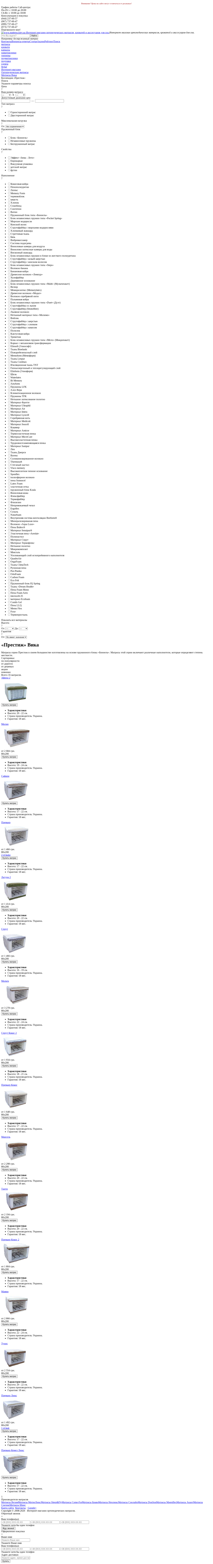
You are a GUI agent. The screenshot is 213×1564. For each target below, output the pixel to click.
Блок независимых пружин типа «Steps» (32, 265)
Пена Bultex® (18, 527)
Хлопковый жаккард (22, 230)
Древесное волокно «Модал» (26, 293)
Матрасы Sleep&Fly (51, 1502)
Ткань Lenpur (18, 358)
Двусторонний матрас (22, 115)
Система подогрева (21, 243)
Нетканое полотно (20, 546)
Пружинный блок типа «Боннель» (29, 215)
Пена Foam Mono (20, 589)
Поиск (56, 41)
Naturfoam (16, 514)
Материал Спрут (19, 539)
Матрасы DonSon (147, 1502)
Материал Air (18, 408)
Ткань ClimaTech (19, 564)
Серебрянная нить (20, 418)
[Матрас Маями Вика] (16, 1315)
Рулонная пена (18, 568)
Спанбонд (16, 205)
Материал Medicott (20, 421)
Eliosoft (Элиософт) (21, 346)
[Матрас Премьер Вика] (16, 846)
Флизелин (16, 502)
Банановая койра (19, 271)
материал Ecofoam (20, 599)
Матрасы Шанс (18, 1505)
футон (14, 170)
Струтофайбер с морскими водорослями (32, 227)
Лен (13, 449)
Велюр (14, 287)
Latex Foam (16, 483)
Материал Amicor (20, 430)
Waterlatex (16, 377)
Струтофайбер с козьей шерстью (28, 259)
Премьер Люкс (9, 1395)
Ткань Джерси (18, 452)
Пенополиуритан (20, 187)
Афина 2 (5, 677)
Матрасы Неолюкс (108, 1502)
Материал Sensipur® (21, 530)
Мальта (5, 981)
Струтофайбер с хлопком (24, 324)
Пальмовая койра (20, 299)
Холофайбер (17, 277)
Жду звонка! (8, 1528)
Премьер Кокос (9, 1085)
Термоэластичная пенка (23, 433)
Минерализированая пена (24, 521)
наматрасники (8, 52)
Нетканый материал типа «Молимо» (30, 315)
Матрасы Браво (90, 1502)
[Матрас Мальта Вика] (16, 1005)
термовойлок (17, 196)
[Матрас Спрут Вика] (15, 953)
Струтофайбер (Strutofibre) (25, 308)
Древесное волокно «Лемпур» (27, 274)
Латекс (14, 190)
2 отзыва (5, 855)
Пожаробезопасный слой (24, 352)
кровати (5, 47)
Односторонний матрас (23, 112)
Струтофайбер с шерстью (24, 321)
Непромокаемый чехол (23, 505)
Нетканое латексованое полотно (28, 399)
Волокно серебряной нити (25, 296)
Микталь (15, 552)
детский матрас (19, 167)
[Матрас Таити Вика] (16, 1211)
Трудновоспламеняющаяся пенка (28, 443)
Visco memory (18, 468)
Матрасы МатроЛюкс (29, 1502)
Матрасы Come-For (72, 1502)
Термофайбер (18, 499)
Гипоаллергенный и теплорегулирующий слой (36, 368)
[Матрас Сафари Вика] (15, 800)
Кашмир (15, 427)
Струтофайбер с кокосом (24, 327)
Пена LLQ (16, 605)
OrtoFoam (16, 574)
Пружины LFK (19, 386)
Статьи (33, 41)
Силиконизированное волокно (27, 458)
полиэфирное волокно (22, 477)
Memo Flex (16, 608)
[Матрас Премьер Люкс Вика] (14, 1419)
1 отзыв (5, 1428)
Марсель (5, 1137)
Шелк (14, 374)
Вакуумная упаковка (22, 164)
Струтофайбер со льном (23, 305)
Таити (4, 1189)
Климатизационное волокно (26, 393)
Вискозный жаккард (21, 252)
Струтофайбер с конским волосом (29, 262)
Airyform (15, 383)
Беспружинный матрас (23, 144)
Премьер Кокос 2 (10, 1239)
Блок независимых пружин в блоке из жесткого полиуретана (43, 255)
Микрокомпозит (19, 549)
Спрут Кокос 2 (9, 1033)
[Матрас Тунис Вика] (15, 1367)
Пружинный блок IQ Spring (25, 583)
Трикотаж (16, 337)
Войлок (15, 318)
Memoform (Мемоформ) (23, 355)
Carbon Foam (17, 577)
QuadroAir (16, 558)
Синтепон (16, 209)
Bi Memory (16, 380)
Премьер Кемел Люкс (12, 1450)
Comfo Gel (16, 602)
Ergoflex (15, 508)
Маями (5, 1291)
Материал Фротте (20, 402)
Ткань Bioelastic (19, 349)
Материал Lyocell (20, 415)
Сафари (5, 776)
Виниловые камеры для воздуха (28, 246)
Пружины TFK (19, 396)
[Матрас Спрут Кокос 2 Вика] (15, 1057)
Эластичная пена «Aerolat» (25, 533)
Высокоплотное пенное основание (29, 471)
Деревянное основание (23, 280)
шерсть (14, 199)
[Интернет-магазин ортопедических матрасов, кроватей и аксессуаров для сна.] (55, 32)
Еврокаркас (17, 161)
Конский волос (19, 224)
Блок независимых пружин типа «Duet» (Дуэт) (36, 302)
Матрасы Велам (9, 1502)
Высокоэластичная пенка (24, 440)
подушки (6, 61)
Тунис (4, 1343)
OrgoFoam (16, 561)
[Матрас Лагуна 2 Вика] (16, 901)
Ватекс (14, 455)
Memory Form (18, 193)
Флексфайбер (18, 496)
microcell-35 (17, 596)
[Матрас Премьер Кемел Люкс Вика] (15, 1474)
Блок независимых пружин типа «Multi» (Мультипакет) (40, 283)
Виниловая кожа (19, 493)
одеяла (4, 64)
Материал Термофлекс (22, 543)
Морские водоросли (21, 221)
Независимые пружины (23, 141)
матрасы (5, 44)
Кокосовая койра (19, 184)
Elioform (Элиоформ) (22, 371)
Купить (5, 1561)
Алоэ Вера (16, 390)
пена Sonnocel (18, 480)
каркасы (5, 50)
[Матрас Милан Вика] (16, 748)
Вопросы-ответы (21, 41)
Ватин (14, 212)
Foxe (13, 611)
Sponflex (15, 474)
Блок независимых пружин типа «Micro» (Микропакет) (40, 340)
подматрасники (9, 58)
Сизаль (14, 511)
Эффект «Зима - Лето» (22, 157)
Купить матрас (9, 705)
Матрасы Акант (185, 1502)
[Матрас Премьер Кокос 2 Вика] (16, 1263)
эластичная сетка (20, 486)
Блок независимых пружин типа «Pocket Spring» (36, 218)
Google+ (32, 1508)
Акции (40, 41)
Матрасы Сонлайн (128, 1502)
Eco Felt (15, 580)
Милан (5, 724)
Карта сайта (7, 1508)
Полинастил (17, 536)
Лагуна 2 (6, 877)
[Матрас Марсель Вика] (15, 1161)
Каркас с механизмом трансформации (31, 343)
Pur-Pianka (16, 571)
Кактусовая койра (20, 333)
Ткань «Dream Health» (22, 586)
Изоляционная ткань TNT (24, 365)
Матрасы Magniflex (166, 1502)
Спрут (4, 929)
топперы (5, 55)
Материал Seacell (20, 424)
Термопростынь (19, 614)
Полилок (15, 330)
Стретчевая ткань (20, 234)
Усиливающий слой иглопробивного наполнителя (37, 555)
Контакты (6, 41)
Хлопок (15, 202)
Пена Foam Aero (19, 593)
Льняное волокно (20, 312)
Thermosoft (16, 461)
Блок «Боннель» (19, 137)
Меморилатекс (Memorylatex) (26, 290)
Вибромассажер (19, 240)
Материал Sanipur (20, 446)
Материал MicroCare (21, 436)
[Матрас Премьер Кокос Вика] (16, 1109)
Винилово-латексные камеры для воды (31, 249)
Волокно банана (19, 268)
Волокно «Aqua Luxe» (22, 524)
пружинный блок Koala (23, 490)
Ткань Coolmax (19, 362)
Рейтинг (48, 41)
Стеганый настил (20, 465)
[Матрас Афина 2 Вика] (15, 701)
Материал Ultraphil (20, 405)
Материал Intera (19, 411)
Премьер (5, 822)
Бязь (13, 237)
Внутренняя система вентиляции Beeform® (34, 518)
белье (4, 66)
